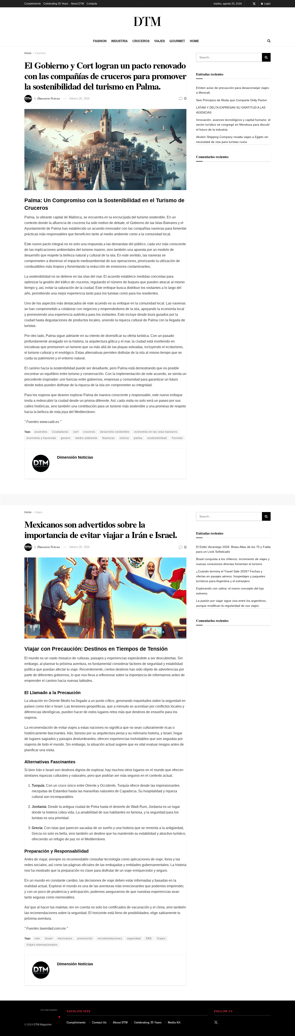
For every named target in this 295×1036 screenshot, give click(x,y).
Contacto (92, 3)
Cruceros (140, 41)
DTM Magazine (43, 1024)
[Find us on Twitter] (254, 4)
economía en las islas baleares (155, 431)
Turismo (177, 438)
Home (194, 41)
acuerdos (41, 431)
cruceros (89, 431)
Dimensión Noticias (48, 98)
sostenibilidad (157, 438)
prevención (85, 938)
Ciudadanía (60, 431)
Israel (49, 938)
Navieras (108, 438)
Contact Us (99, 1022)
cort (75, 431)
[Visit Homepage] (147, 21)
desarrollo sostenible (114, 431)
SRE (149, 938)
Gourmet (177, 41)
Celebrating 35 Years (55, 3)
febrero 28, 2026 (79, 98)
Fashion (99, 41)
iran (37, 938)
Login (267, 3)
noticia (124, 438)
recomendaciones (110, 938)
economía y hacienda (41, 438)
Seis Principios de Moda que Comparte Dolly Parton (231, 100)
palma (138, 438)
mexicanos (65, 938)
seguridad (134, 938)
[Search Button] (269, 40)
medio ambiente (86, 438)
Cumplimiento (32, 3)
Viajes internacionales (42, 944)
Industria (119, 41)
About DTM (77, 3)
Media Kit (174, 1022)
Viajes (159, 41)
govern (65, 438)
